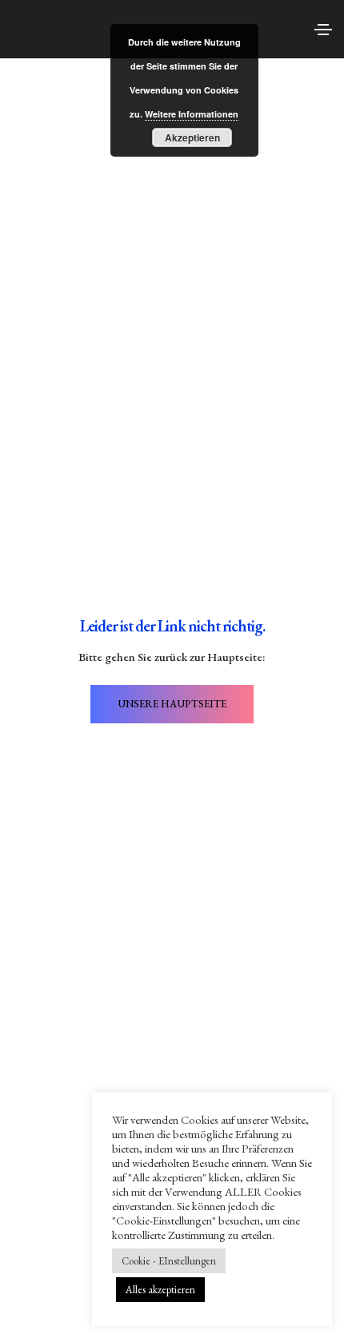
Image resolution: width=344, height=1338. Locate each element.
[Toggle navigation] (323, 29)
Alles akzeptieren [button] (160, 1289)
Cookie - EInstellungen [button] (169, 1261)
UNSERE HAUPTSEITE (172, 704)
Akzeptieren (192, 137)
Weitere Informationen (191, 114)
